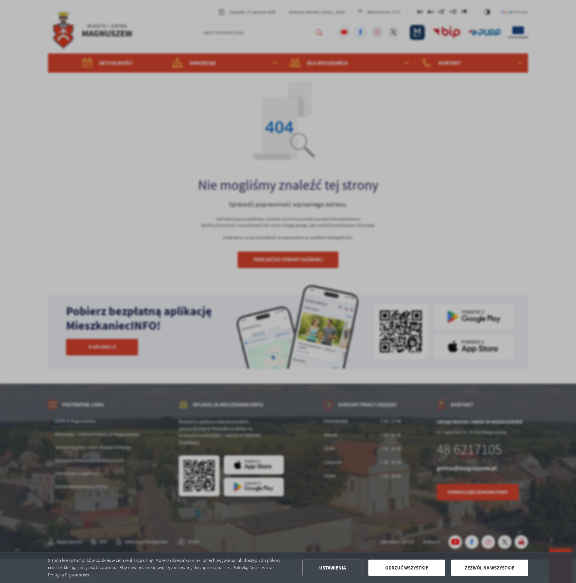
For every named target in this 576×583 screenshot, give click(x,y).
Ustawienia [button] (332, 568)
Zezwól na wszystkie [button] (489, 568)
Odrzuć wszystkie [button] (406, 568)
